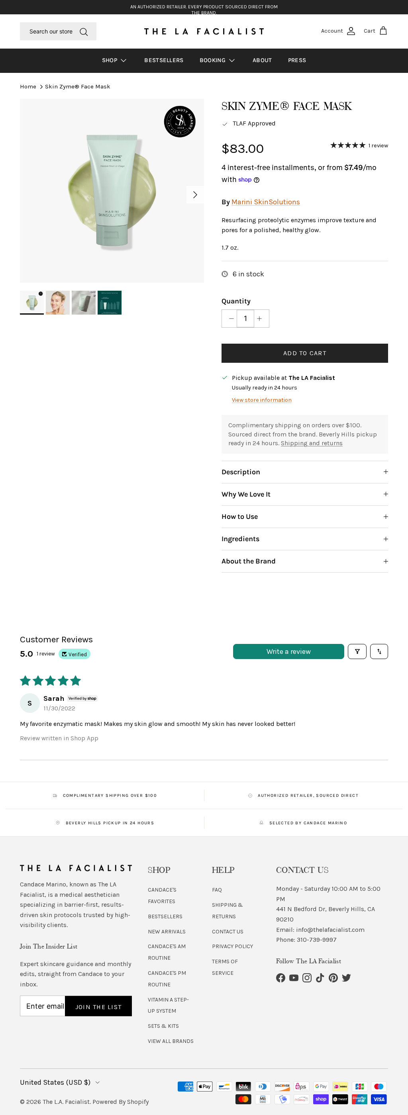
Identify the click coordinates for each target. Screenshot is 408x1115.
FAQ (217, 889)
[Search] (83, 31)
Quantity (236, 301)
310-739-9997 (317, 939)
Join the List (98, 1007)
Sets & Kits (163, 1026)
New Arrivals (167, 931)
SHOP (110, 60)
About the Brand (249, 561)
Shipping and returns (312, 443)
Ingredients (240, 538)
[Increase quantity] (261, 318)
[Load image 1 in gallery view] (112, 191)
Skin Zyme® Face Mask (77, 86)
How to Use (240, 516)
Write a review (289, 651)
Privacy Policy (232, 946)
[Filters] (357, 651)
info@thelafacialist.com (330, 929)
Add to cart (304, 353)
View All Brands (171, 1041)
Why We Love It (246, 494)
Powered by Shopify (120, 1101)
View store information (262, 400)
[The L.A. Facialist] (204, 31)
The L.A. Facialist (66, 1101)
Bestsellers (163, 60)
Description (241, 472)
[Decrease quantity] (229, 318)
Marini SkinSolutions (265, 202)
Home (28, 86)
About (262, 60)
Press (297, 60)
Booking (213, 60)
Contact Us (227, 931)
